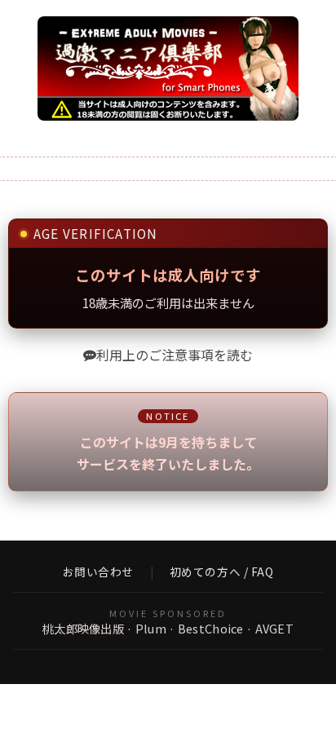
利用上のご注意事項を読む (174, 354)
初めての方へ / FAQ (222, 572)
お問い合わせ (98, 572)
